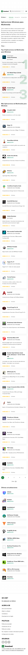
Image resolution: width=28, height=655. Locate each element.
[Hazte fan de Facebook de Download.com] (3, 642)
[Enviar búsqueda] (10, 11)
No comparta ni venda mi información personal (12, 631)
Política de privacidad (6, 624)
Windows (3, 17)
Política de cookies (6, 629)
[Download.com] (5, 11)
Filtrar (2, 46)
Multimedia (11, 17)
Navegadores (17, 17)
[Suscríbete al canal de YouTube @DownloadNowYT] (9, 642)
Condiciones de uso (6, 626)
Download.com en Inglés (7, 616)
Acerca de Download (6, 608)
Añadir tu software (6, 611)
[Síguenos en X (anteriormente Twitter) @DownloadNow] (6, 642)
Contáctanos (5, 613)
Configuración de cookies (8, 634)
